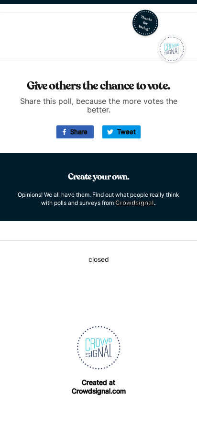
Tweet (124, 131)
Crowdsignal (134, 202)
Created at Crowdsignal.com (99, 386)
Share (77, 131)
